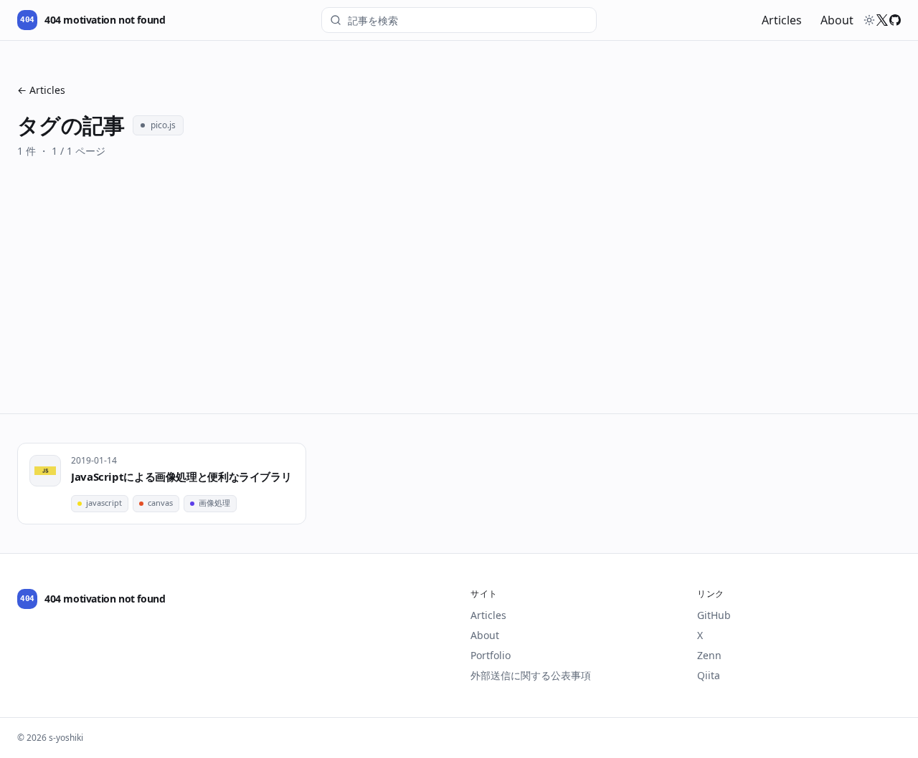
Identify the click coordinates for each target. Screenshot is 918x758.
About (836, 20)
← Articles (41, 90)
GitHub (714, 615)
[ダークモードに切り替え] (869, 20)
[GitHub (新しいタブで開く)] (895, 20)
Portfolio (490, 655)
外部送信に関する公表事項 (530, 675)
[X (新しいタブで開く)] (882, 20)
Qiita (708, 675)
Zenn (709, 655)
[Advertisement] (459, 306)
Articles (782, 20)
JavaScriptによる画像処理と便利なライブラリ (181, 476)
